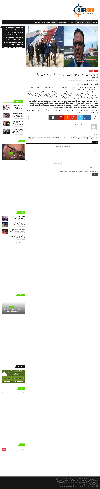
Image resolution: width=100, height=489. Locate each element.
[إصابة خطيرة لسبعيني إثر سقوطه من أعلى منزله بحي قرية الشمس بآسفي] (6, 123)
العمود (11, 152)
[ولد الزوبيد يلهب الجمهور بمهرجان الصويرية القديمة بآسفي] (5, 237)
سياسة (70, 22)
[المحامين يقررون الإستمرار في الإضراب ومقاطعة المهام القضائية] (6, 131)
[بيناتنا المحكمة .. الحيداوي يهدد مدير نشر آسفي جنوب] (13, 152)
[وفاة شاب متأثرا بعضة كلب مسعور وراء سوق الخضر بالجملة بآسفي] (6, 115)
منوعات (87, 22)
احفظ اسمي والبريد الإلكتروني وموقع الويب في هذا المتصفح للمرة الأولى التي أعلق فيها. (78, 171)
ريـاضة (53, 22)
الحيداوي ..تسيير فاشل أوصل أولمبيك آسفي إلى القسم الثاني (13, 310)
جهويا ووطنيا (62, 22)
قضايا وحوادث (45, 22)
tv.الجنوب (78, 22)
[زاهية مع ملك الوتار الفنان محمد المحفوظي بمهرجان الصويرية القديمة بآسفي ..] (5, 224)
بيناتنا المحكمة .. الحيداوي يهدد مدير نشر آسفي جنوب (13, 156)
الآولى (94, 22)
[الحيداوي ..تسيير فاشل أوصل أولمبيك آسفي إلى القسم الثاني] (13, 306)
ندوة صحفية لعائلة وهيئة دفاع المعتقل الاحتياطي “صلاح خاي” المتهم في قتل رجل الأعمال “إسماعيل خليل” (80, 137)
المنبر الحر (36, 22)
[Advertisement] (37, 10)
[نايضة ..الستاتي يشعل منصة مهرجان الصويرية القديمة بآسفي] (5, 231)
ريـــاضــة (91, 71)
